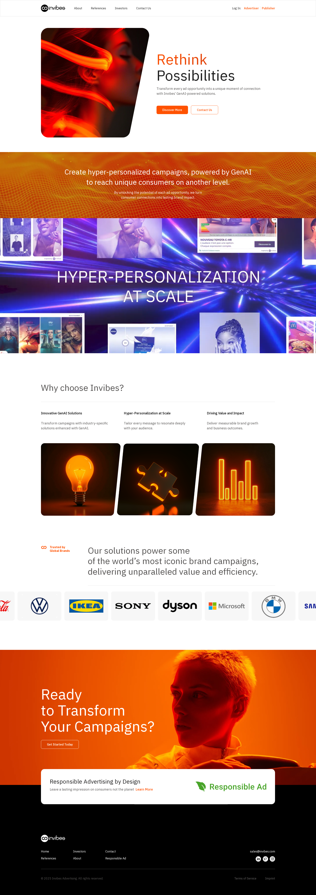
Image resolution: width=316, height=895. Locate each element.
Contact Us (143, 8)
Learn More (144, 789)
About (78, 8)
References (98, 8)
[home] (53, 8)
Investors (121, 8)
